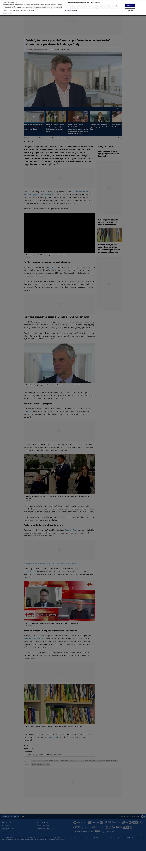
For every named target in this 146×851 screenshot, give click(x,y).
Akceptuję (129, 5)
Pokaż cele (130, 10)
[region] (73, 8)
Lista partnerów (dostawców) (70, 10)
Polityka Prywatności (7, 13)
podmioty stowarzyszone (28, 4)
